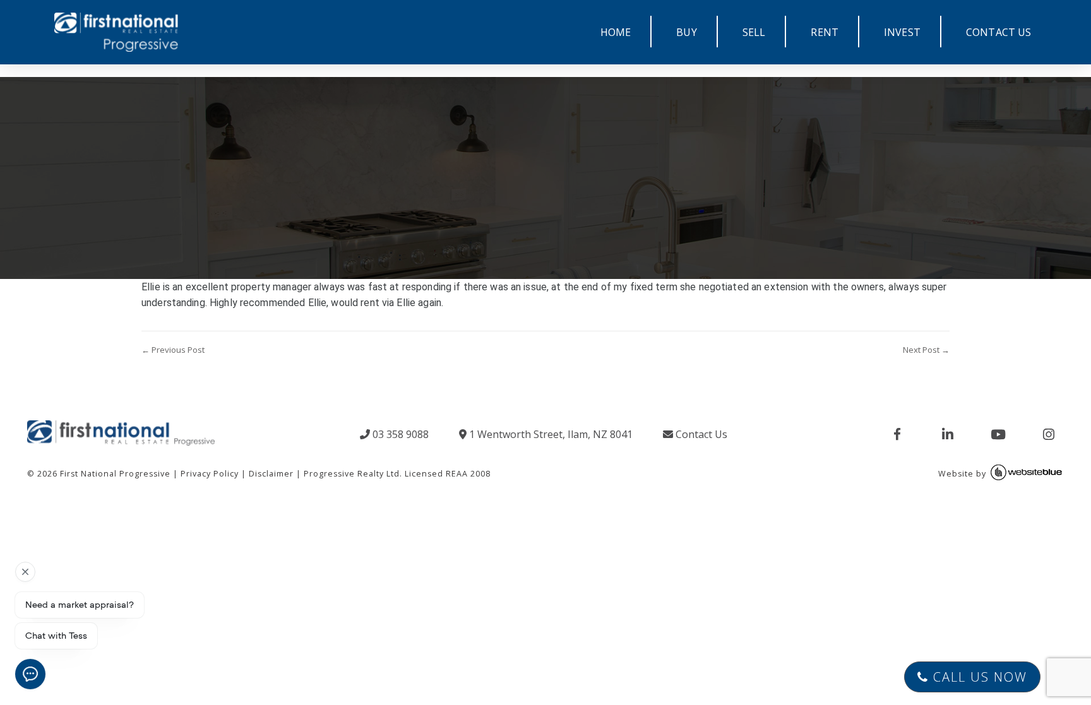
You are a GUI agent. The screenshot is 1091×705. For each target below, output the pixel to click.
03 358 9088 (399, 434)
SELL (754, 32)
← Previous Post (173, 349)
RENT (824, 32)
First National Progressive (115, 473)
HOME (615, 32)
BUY (686, 32)
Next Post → (926, 349)
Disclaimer (271, 473)
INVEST (902, 32)
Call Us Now (978, 676)
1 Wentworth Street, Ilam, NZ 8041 (550, 434)
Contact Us (700, 434)
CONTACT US (999, 32)
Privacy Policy (210, 473)
